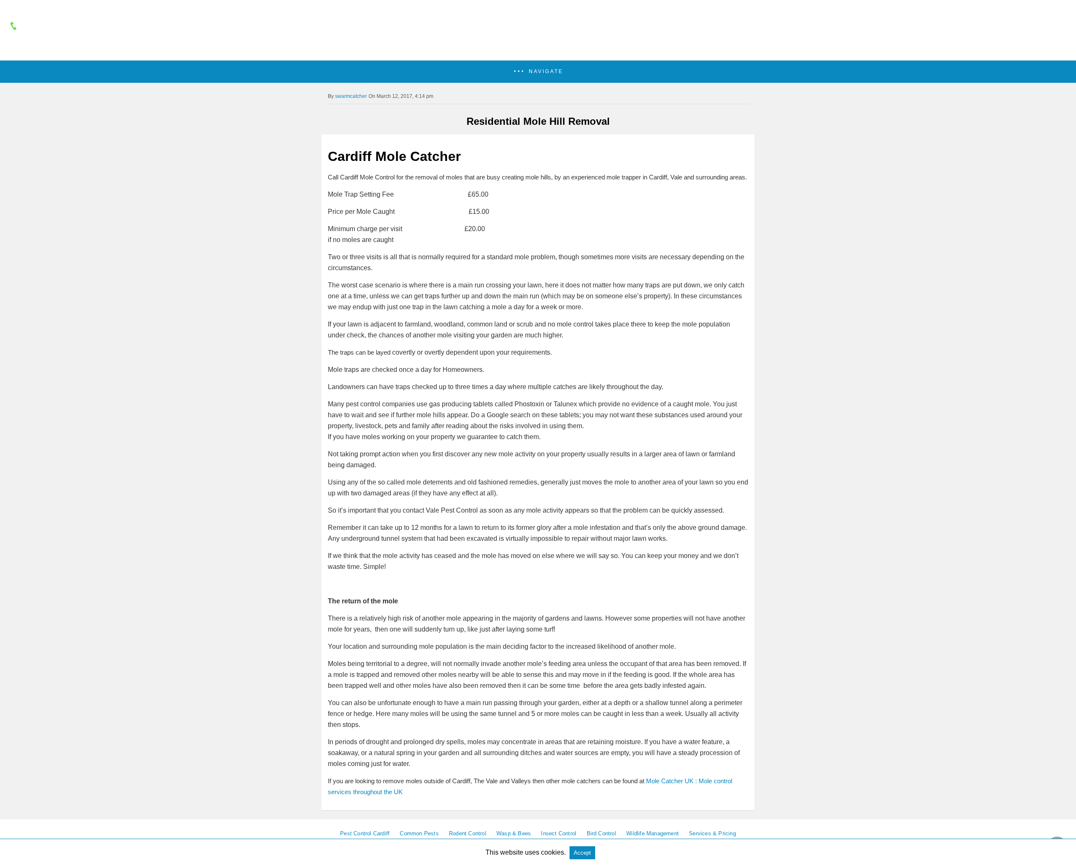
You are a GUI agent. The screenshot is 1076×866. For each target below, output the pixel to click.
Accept (582, 853)
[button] (538, 72)
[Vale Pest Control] (538, 49)
